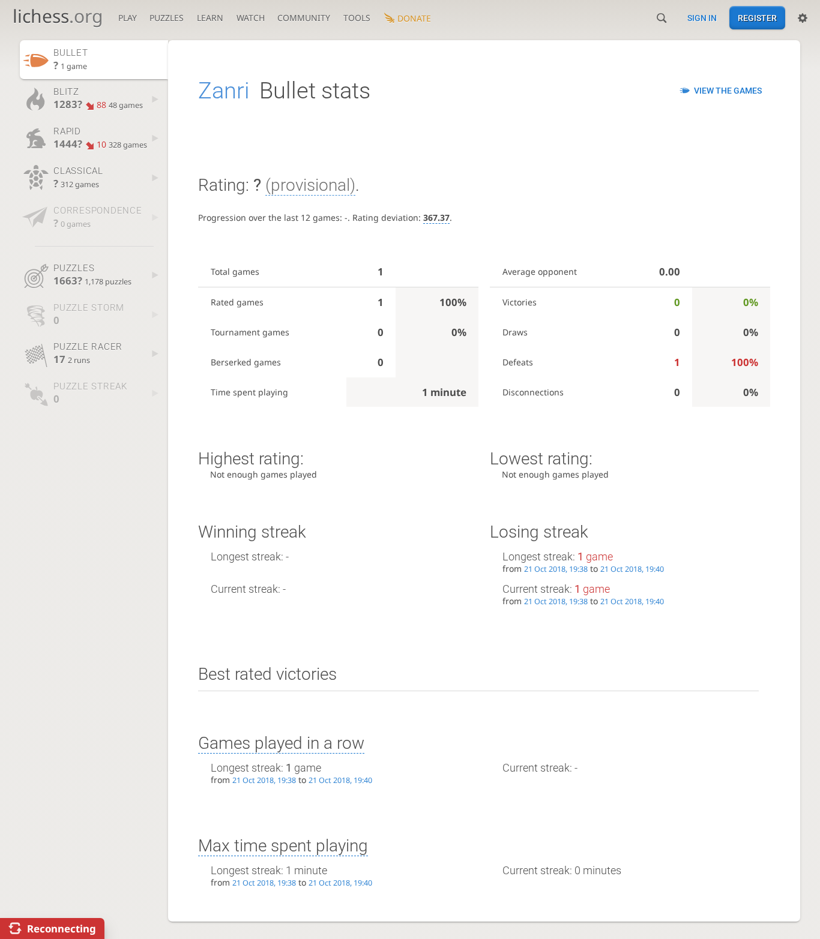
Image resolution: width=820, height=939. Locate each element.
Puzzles (166, 17)
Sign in (702, 18)
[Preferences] (802, 18)
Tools (356, 17)
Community (303, 17)
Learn (210, 17)
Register (757, 18)
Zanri (224, 90)
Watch (251, 17)
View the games (728, 90)
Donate (414, 18)
